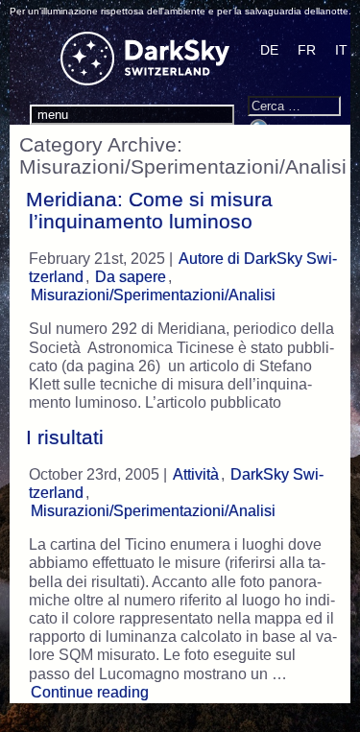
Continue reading (92, 691)
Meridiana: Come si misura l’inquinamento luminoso (149, 210)
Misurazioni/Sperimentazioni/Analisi (153, 295)
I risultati (65, 437)
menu (52, 114)
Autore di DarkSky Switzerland (183, 267)
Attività (196, 474)
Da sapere (130, 277)
